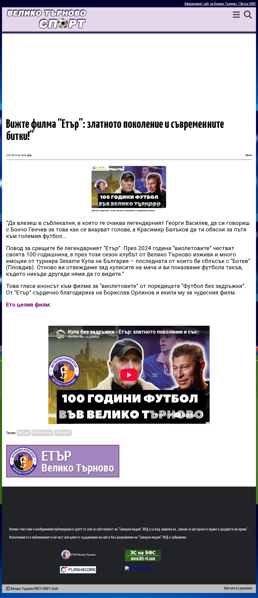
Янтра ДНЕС (248, 4)
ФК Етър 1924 (42, 433)
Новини (249, 155)
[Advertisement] (129, 71)
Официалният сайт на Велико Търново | (212, 4)
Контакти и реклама (238, 588)
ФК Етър (23, 433)
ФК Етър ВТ (63, 433)
